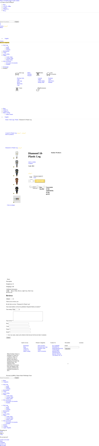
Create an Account (4, 439)
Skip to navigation (4, 0)
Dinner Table (9, 59)
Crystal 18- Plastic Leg (11, 133)
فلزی (7, 47)
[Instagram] (67, 353)
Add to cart (39, 181)
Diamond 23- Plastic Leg (11, 147)
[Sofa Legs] (17, 74)
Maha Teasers (9, 114)
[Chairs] (17, 89)
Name (8, 329)
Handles (8, 64)
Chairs (20, 88)
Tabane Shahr (19, 375)
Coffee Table (9, 57)
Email (8, 332)
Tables (41, 72)
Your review (9, 320)
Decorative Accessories (12, 63)
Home (7, 119)
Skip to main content (14, 0)
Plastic (7, 48)
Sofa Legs (21, 72)
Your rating (9, 309)
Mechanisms (43, 88)
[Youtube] (67, 357)
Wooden (8, 49)
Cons (7, 326)
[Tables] (38, 74)
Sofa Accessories (53, 73)
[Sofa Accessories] (48, 74)
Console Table (9, 58)
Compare (5, 426)
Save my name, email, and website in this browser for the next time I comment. (27, 335)
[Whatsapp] (71, 353)
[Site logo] (4, 20)
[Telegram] (75, 353)
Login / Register (7, 427)
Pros (7, 323)
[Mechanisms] (38, 89)
